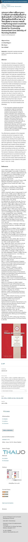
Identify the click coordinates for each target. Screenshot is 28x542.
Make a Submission (8, 430)
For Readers (5, 419)
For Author (5, 458)
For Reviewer (5, 460)
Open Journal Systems (7, 503)
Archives (8, 5)
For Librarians (5, 423)
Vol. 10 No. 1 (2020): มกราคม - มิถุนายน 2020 (11, 6)
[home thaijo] (14, 453)
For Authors (5, 421)
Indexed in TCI (6, 439)
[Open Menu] (1, 1)
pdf (4, 363)
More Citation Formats (8, 391)
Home (2, 5)
